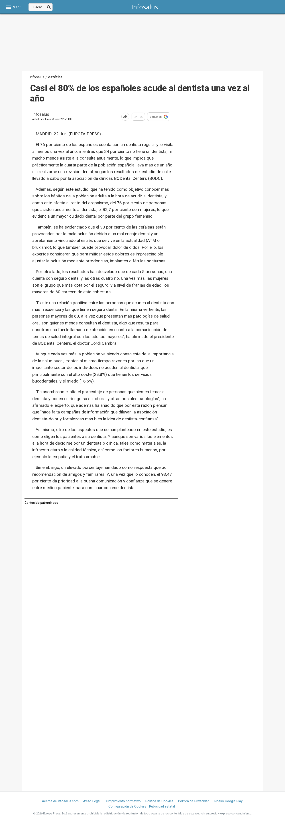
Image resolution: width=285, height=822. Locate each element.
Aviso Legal (91, 801)
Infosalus (40, 114)
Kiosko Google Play (228, 801)
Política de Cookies (159, 801)
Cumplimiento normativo (123, 801)
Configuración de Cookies (127, 806)
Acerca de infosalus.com (60, 801)
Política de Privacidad (193, 801)
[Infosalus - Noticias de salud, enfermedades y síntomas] (145, 7)
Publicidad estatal (162, 806)
